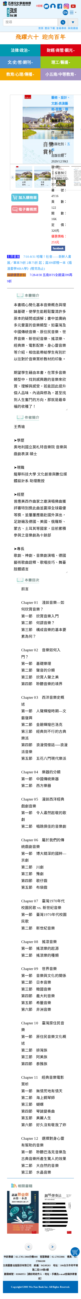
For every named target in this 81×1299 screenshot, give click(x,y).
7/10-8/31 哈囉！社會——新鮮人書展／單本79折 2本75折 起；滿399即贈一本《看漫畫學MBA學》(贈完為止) (39, 262)
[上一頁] (13, 177)
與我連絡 (73, 28)
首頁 (40, 28)
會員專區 (61, 28)
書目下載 (50, 28)
